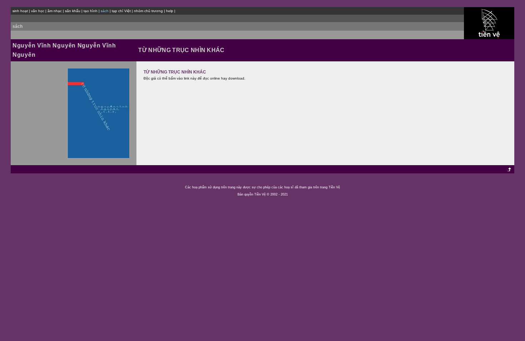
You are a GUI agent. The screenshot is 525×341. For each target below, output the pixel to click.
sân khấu (72, 11)
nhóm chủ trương (148, 11)
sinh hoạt (20, 11)
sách (17, 26)
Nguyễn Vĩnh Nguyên (44, 45)
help (169, 11)
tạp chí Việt (121, 11)
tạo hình (91, 11)
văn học (37, 11)
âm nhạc (55, 11)
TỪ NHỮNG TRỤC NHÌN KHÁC (175, 72)
